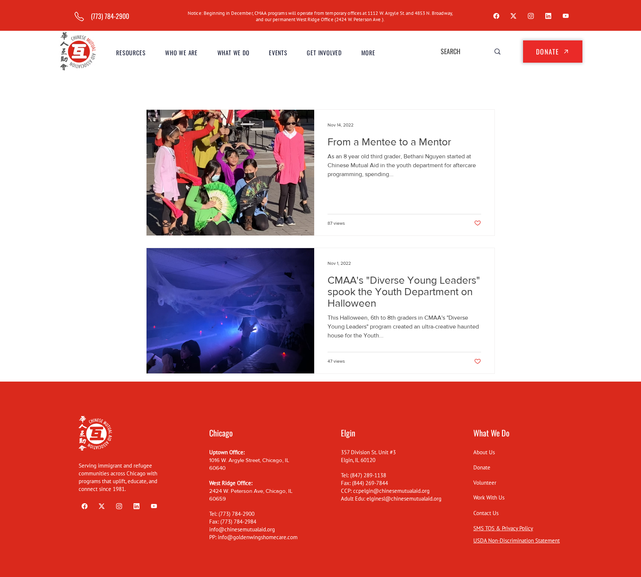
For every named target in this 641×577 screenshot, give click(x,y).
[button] (181, 52)
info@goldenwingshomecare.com (258, 537)
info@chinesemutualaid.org (242, 529)
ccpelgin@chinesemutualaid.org (391, 490)
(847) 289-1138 (368, 475)
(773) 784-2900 (236, 513)
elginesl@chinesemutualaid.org (403, 498)
